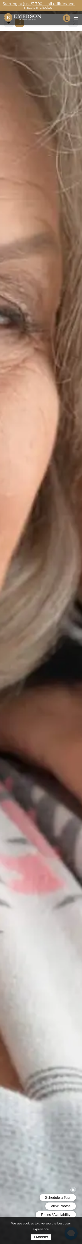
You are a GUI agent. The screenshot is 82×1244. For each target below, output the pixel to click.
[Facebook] (10, 306)
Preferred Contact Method (35, 392)
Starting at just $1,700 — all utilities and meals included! (39, 6)
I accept (41, 1237)
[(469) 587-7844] (66, 18)
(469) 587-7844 (23, 297)
